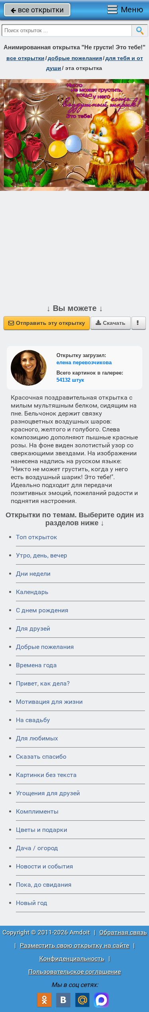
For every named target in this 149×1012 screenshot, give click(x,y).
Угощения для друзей (48, 793)
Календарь (32, 592)
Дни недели (33, 573)
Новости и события (44, 866)
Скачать (111, 323)
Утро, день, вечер (41, 555)
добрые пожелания (75, 58)
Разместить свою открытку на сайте (74, 945)
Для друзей (33, 628)
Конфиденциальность (71, 958)
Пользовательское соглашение (74, 971)
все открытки (37, 10)
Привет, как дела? (43, 683)
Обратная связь (123, 932)
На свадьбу (33, 720)
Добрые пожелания (45, 647)
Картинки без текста (46, 775)
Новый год (31, 903)
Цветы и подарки (41, 829)
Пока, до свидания (44, 884)
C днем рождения (42, 610)
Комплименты (37, 811)
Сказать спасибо (41, 756)
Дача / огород (37, 848)
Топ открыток (36, 537)
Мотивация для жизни (49, 701)
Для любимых (37, 738)
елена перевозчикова (84, 362)
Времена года (36, 665)
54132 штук (70, 380)
